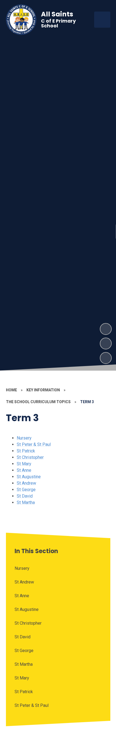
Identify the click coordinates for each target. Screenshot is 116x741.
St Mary (24, 463)
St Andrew (26, 483)
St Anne (24, 470)
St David (25, 496)
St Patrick (26, 450)
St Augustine (29, 476)
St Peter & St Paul (34, 444)
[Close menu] (102, 20)
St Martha (26, 502)
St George (26, 489)
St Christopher (30, 457)
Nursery (24, 438)
